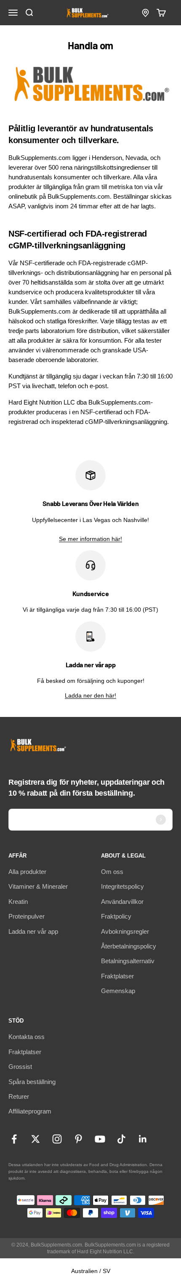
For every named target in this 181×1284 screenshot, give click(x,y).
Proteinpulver (26, 916)
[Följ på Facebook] (14, 1139)
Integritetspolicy (122, 886)
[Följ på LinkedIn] (143, 1139)
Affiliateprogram (29, 1111)
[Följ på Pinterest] (78, 1139)
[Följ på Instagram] (57, 1139)
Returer (18, 1096)
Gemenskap (118, 990)
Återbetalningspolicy (128, 946)
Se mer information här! (90, 538)
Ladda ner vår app (33, 931)
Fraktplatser (117, 976)
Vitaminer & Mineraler (38, 886)
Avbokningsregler (125, 931)
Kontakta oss (26, 1036)
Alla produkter (27, 871)
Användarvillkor (122, 901)
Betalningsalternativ (127, 960)
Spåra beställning (32, 1081)
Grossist (20, 1066)
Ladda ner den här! (90, 695)
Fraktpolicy (116, 916)
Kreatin (18, 901)
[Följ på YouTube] (100, 1139)
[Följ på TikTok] (121, 1139)
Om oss (112, 871)
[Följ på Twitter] (35, 1139)
